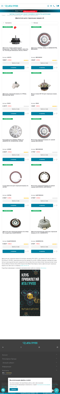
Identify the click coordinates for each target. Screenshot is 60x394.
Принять (13, 389)
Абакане (53, 386)
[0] (57, 6)
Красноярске (4, 386)
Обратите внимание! (29, 11)
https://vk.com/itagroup (53, 393)
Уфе (57, 384)
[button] (21, 293)
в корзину (13, 67)
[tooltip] (2, 347)
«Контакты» (43, 268)
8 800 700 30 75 (24, 265)
